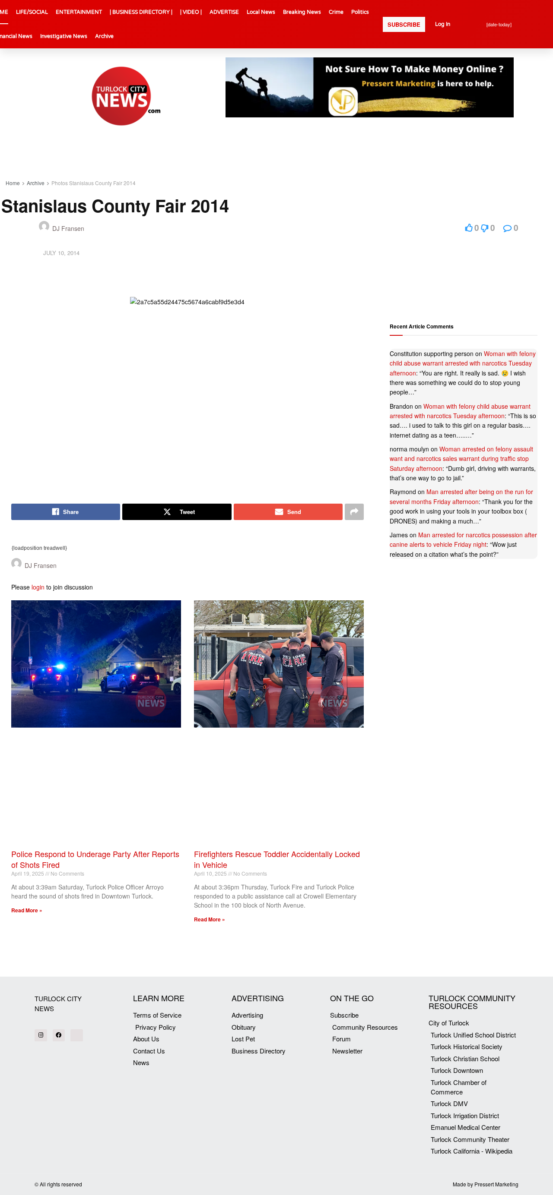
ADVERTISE (224, 12)
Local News (261, 12)
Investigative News (63, 36)
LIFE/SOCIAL (32, 12)
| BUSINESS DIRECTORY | (141, 12)
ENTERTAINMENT (79, 12)
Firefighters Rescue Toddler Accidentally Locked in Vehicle (277, 859)
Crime (336, 12)
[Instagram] (41, 1035)
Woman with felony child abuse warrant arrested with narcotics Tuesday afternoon (463, 363)
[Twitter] (76, 1035)
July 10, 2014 (61, 253)
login (38, 587)
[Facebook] (59, 1035)
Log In (442, 24)
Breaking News (302, 12)
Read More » (26, 910)
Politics (360, 12)
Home (13, 182)
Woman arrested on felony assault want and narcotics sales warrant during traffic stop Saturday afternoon (461, 459)
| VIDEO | (191, 12)
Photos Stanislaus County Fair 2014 (93, 182)
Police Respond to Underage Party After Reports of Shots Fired (95, 859)
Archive (104, 36)
